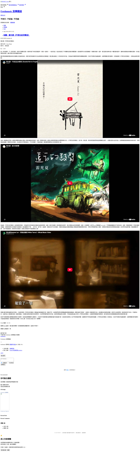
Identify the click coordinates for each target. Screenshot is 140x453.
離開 (8, 450)
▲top (2, 352)
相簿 (5, 25)
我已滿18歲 (3, 450)
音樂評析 (12, 348)
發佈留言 (3, 364)
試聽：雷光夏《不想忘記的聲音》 (17, 35)
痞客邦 (11, 344)
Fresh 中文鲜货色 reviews (16, 350)
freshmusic (3, 336)
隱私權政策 (78, 432)
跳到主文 (3, 15)
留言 (14, 344)
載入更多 (3, 355)
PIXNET (59, 432)
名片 (5, 29)
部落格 (5, 27)
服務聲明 (84, 432)
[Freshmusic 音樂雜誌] (5, 409)
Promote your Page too (5, 411)
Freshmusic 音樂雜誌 (11, 11)
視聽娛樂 (12, 22)
